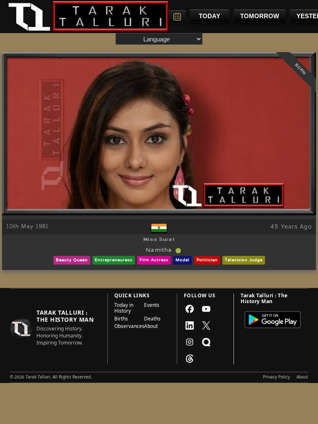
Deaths (152, 320)
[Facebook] (189, 309)
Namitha (159, 250)
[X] (206, 325)
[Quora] (206, 342)
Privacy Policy (276, 377)
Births (121, 320)
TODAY (209, 15)
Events (151, 306)
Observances (126, 327)
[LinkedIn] (189, 325)
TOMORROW (259, 15)
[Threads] (189, 358)
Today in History (123, 309)
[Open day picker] (177, 16)
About (151, 327)
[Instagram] (189, 342)
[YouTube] (206, 309)
